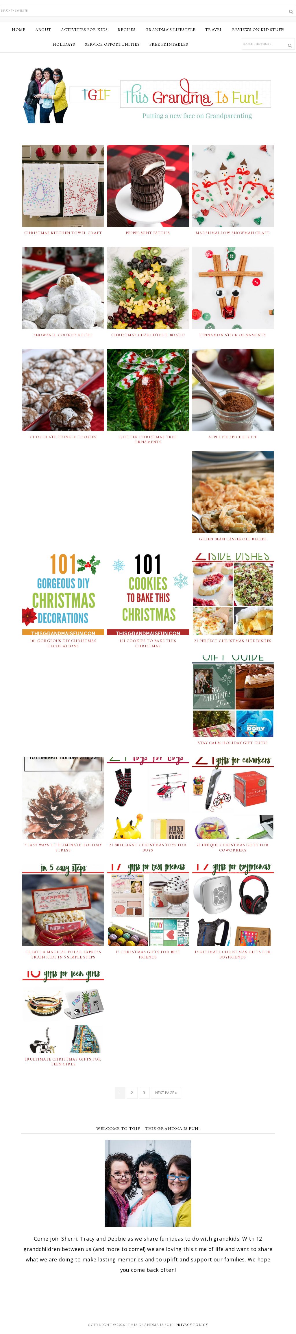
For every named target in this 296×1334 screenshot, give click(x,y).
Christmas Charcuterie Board (148, 334)
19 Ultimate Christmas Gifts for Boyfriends (233, 954)
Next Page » (166, 1092)
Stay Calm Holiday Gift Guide (233, 742)
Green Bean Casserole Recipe (233, 539)
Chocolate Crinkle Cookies (63, 437)
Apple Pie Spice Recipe (232, 437)
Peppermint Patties (148, 232)
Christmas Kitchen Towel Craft (63, 232)
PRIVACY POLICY (191, 1324)
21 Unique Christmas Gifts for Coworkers (233, 847)
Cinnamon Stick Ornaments (232, 334)
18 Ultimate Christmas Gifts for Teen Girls (63, 1062)
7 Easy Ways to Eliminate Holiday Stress (63, 847)
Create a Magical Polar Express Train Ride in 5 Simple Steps (63, 954)
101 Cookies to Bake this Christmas (147, 643)
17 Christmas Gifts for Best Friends (148, 954)
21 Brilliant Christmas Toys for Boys (148, 847)
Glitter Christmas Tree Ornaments (148, 440)
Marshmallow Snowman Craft (233, 232)
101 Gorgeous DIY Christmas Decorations (63, 643)
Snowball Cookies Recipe (63, 334)
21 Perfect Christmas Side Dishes (232, 640)
